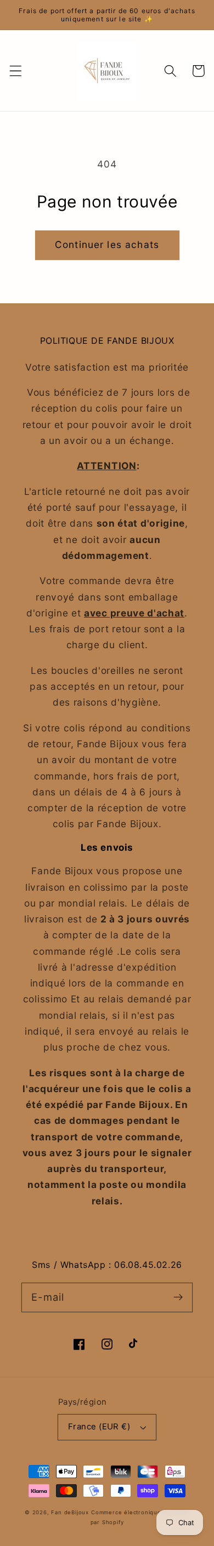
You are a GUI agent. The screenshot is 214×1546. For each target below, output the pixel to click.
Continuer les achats (107, 244)
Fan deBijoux (70, 1512)
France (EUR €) (99, 1427)
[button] (16, 71)
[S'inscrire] (178, 1297)
